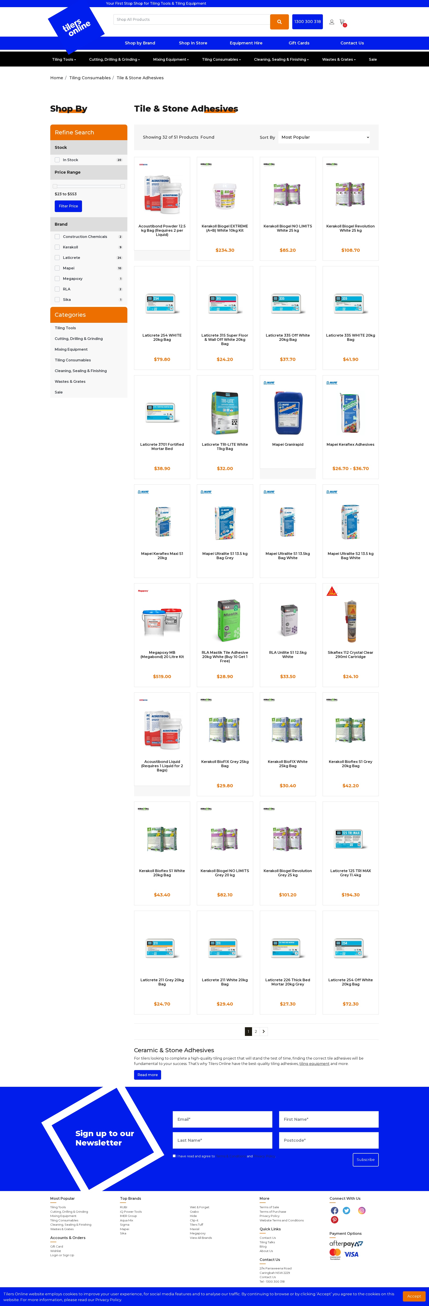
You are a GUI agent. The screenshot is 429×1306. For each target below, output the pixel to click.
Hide (193, 1216)
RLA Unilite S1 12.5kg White (288, 654)
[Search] (279, 21)
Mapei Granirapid (287, 444)
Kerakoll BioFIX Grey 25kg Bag (225, 764)
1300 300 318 (307, 21)
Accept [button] (414, 1296)
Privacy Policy (264, 1156)
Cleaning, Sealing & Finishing (280, 59)
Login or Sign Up (62, 1255)
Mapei (124, 1229)
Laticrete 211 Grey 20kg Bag (162, 982)
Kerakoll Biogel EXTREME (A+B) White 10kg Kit (225, 228)
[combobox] (192, 19)
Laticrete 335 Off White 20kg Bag (288, 337)
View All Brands (201, 1237)
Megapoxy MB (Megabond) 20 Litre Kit (162, 654)
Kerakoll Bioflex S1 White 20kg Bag (162, 873)
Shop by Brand (140, 43)
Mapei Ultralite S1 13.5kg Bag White (288, 556)
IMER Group (128, 1216)
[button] (331, 21)
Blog (263, 1246)
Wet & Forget (199, 1207)
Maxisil (194, 1229)
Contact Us (352, 43)
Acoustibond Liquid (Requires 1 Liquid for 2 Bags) (162, 766)
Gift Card (56, 1246)
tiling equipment (314, 1064)
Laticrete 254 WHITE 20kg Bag (162, 337)
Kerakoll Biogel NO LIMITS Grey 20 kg (225, 873)
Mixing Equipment (169, 59)
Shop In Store (193, 43)
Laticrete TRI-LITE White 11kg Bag (225, 446)
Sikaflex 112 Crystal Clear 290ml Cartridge (350, 654)
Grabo (194, 1211)
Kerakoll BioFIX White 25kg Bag (288, 764)
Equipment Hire (246, 43)
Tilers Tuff (196, 1224)
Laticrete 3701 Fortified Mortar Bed (162, 446)
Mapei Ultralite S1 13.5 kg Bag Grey (225, 556)
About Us (266, 1251)
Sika (123, 1233)
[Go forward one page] (264, 1031)
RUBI (123, 1207)
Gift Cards (299, 43)
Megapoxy (198, 1233)
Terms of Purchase (273, 1211)
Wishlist (55, 1251)
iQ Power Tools (131, 1211)
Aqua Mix (126, 1220)
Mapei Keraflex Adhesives (350, 444)
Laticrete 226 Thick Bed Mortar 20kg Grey (287, 982)
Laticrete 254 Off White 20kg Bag (350, 982)
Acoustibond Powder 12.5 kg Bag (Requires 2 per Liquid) (162, 230)
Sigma (124, 1224)
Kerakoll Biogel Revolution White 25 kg (350, 228)
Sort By (267, 137)
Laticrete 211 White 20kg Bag (225, 982)
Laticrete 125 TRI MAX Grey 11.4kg (350, 873)
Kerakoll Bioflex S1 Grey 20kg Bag (350, 764)
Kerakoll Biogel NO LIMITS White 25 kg (288, 228)
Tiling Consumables (220, 59)
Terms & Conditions (231, 1156)
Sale (373, 59)
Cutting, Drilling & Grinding (113, 59)
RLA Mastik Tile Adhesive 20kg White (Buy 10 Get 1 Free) (225, 656)
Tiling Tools (62, 59)
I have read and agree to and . (226, 1156)
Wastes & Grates (337, 59)
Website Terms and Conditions (282, 1220)
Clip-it (194, 1220)
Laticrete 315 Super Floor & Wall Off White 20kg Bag (225, 339)
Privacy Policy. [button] (108, 1300)
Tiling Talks (267, 1242)
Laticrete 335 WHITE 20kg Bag (350, 337)
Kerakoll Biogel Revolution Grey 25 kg (288, 873)
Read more (147, 1075)
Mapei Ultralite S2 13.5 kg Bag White (351, 556)
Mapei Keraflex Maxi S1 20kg (162, 556)
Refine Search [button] (74, 132)
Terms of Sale (269, 1207)
